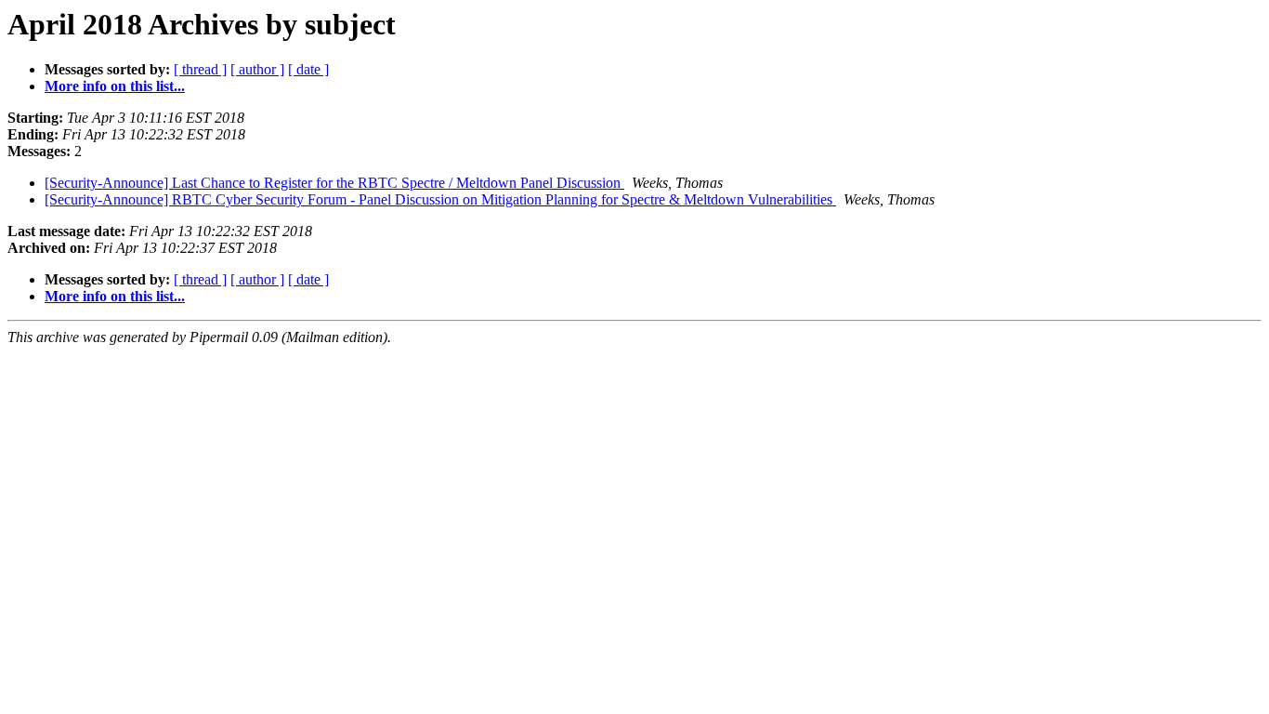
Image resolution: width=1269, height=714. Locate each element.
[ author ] (257, 69)
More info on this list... (115, 86)
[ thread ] (200, 69)
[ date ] (308, 69)
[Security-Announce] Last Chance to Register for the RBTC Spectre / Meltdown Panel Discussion (334, 183)
